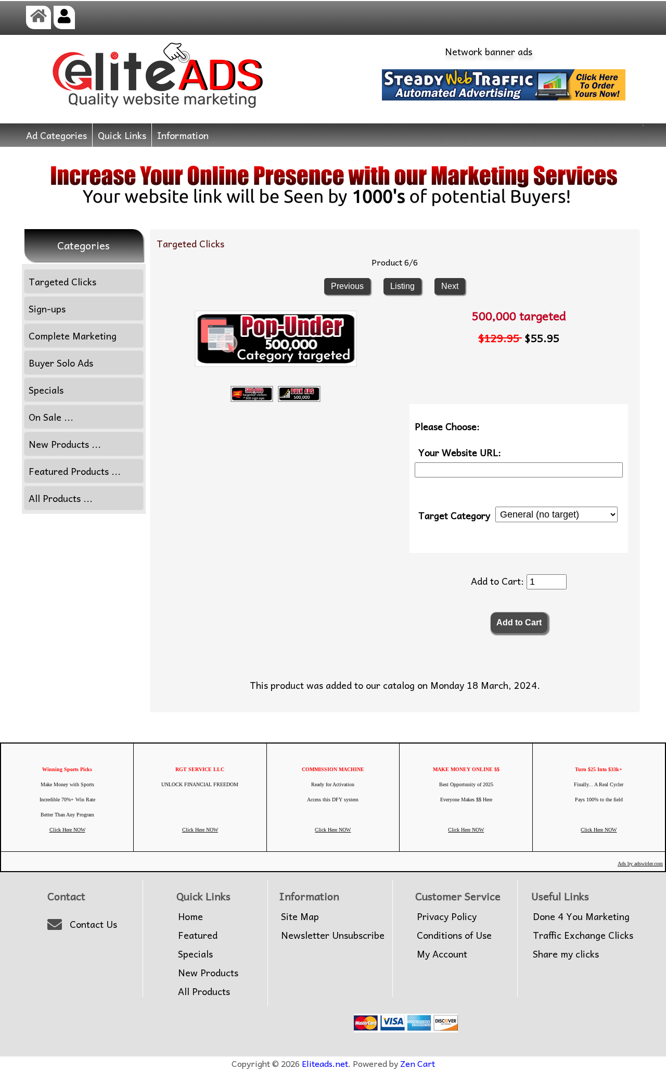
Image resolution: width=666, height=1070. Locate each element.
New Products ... (65, 443)
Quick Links (122, 135)
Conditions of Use (454, 935)
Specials (46, 389)
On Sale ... (51, 416)
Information (183, 135)
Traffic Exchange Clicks (583, 935)
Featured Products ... (75, 471)
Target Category (454, 514)
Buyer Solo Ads (61, 362)
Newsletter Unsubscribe (333, 935)
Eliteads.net (325, 1063)
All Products (204, 991)
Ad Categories (56, 135)
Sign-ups (47, 308)
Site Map (300, 916)
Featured (197, 935)
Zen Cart (417, 1063)
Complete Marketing (73, 335)
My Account (442, 954)
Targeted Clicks (190, 243)
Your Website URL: (459, 452)
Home (190, 916)
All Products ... (61, 498)
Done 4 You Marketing (581, 916)
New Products (208, 972)
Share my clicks (566, 954)
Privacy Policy (447, 916)
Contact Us (93, 924)
